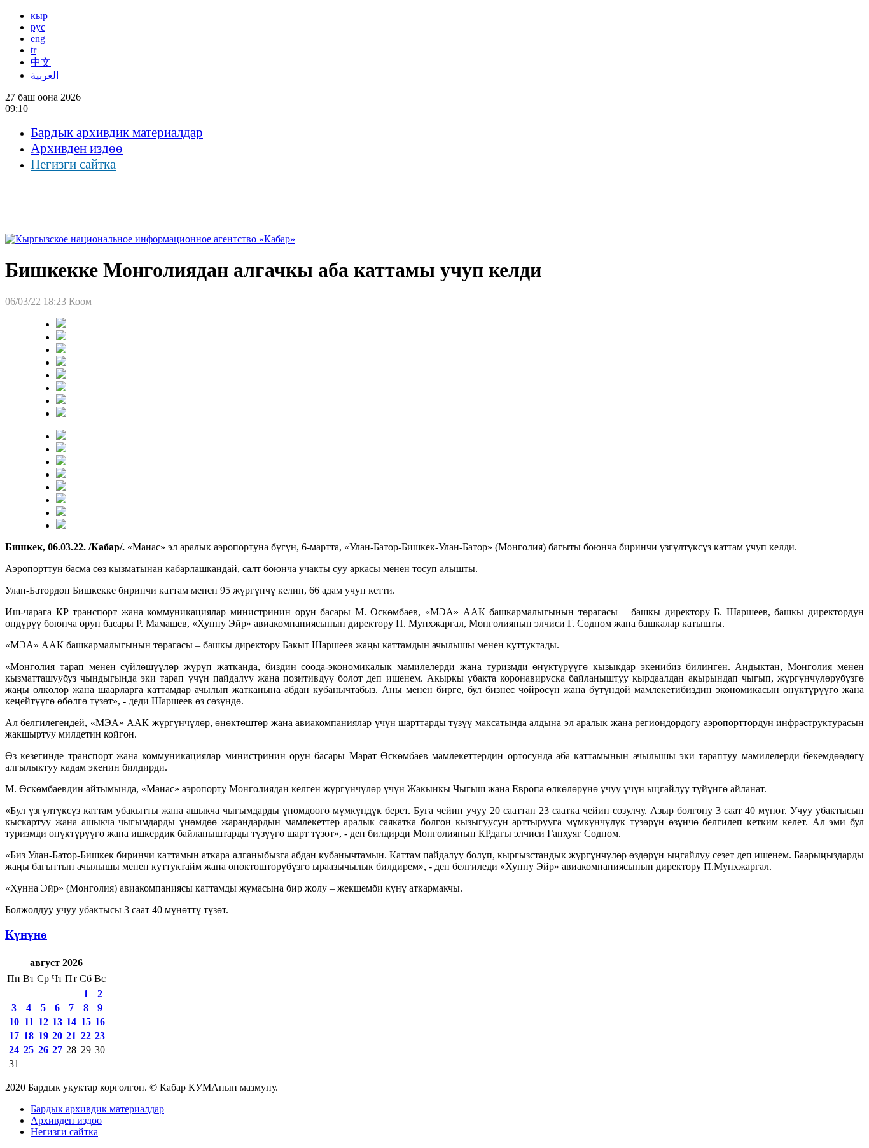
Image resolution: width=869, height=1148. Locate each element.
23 (100, 1035)
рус (38, 27)
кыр (39, 15)
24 (14, 1049)
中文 (41, 62)
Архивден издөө (77, 148)
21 (71, 1035)
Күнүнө (26, 934)
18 (29, 1035)
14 (71, 1021)
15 (86, 1021)
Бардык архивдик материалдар (117, 132)
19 (43, 1035)
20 (57, 1035)
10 (14, 1021)
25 (29, 1049)
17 (14, 1035)
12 (43, 1021)
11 (29, 1021)
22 (86, 1035)
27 (57, 1049)
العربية (45, 75)
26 (43, 1049)
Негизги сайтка (73, 164)
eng (38, 38)
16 (100, 1021)
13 (57, 1021)
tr (33, 50)
